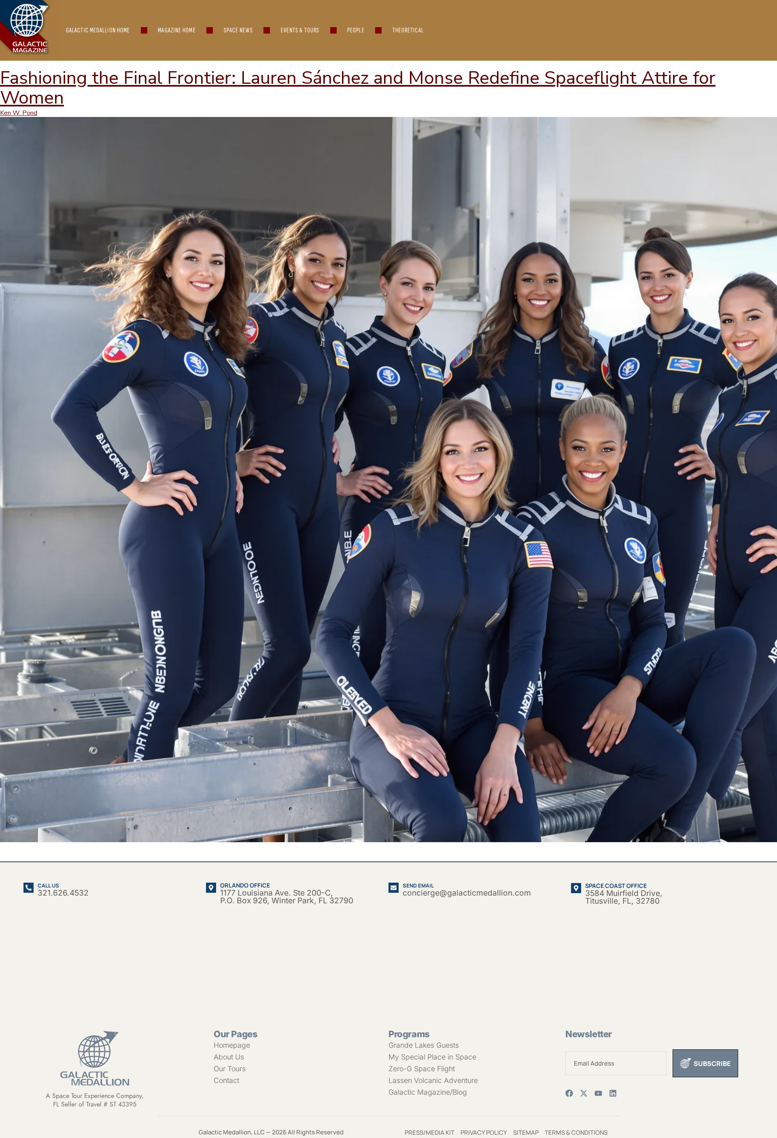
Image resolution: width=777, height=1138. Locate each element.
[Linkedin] (613, 1093)
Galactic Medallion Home (98, 30)
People (356, 30)
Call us (48, 885)
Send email (418, 885)
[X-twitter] (584, 1093)
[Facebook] (569, 1093)
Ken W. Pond (18, 112)
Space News (238, 30)
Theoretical (408, 30)
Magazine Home (176, 30)
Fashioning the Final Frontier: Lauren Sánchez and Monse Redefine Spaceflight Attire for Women (357, 88)
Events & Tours (300, 30)
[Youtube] (598, 1093)
